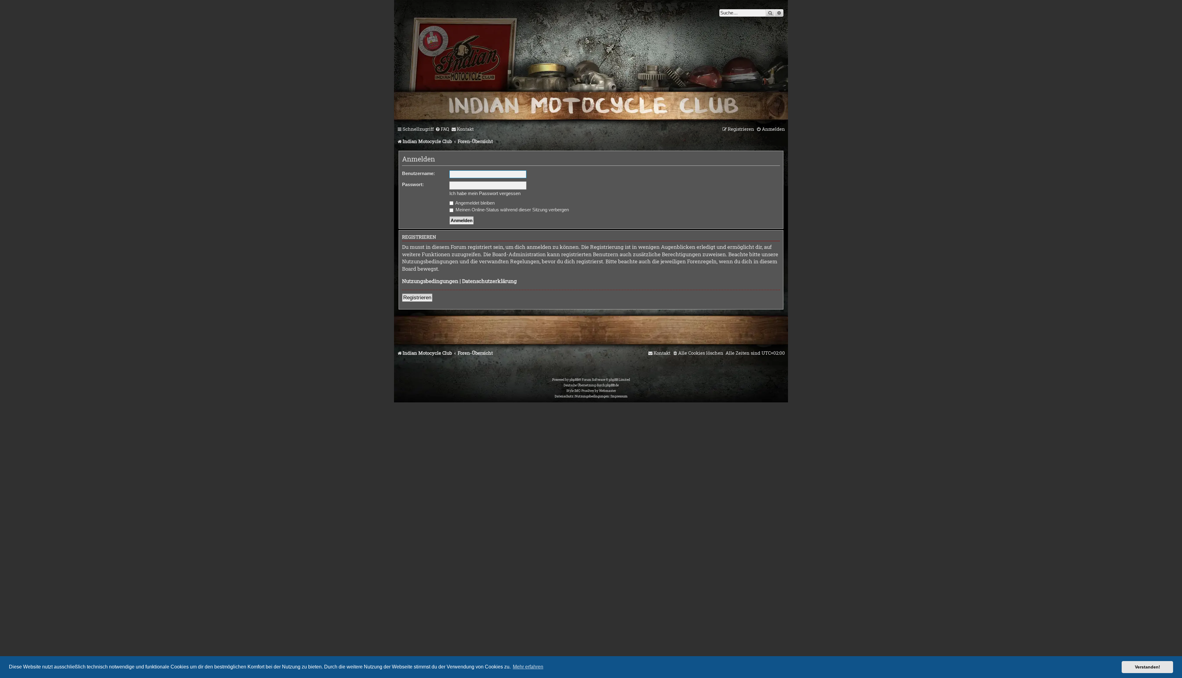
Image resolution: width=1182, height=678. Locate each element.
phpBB (574, 380)
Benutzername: (418, 173)
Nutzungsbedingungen (430, 281)
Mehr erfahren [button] (528, 666)
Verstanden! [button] (1147, 666)
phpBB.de (612, 385)
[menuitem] (442, 129)
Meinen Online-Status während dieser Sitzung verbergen (511, 209)
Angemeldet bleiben (474, 202)
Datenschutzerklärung (489, 281)
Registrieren (417, 298)
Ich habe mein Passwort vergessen (485, 193)
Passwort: (413, 184)
